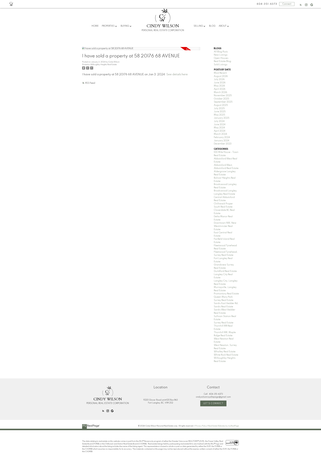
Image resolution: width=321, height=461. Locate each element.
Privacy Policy (201, 426)
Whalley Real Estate (224, 352)
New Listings (220, 55)
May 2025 (219, 115)
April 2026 (219, 89)
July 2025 (219, 108)
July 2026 (219, 79)
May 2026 (219, 86)
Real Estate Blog (222, 61)
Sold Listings (220, 64)
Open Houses (221, 58)
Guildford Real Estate (225, 271)
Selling (198, 26)
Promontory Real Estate (226, 294)
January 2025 (221, 118)
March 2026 (220, 92)
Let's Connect (213, 403)
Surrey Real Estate (223, 323)
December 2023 (222, 144)
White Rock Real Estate (226, 355)
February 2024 (222, 137)
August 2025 (221, 105)
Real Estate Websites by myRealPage (223, 426)
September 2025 (223, 102)
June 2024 (219, 124)
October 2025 (221, 99)
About (222, 26)
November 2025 (223, 95)
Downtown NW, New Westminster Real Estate (225, 226)
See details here (177, 74)
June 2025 (220, 111)
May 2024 (219, 128)
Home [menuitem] (95, 26)
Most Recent (220, 73)
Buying (125, 26)
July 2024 (219, 121)
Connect (286, 4)
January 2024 (221, 141)
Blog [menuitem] (212, 26)
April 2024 (219, 131)
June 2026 (219, 83)
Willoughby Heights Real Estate (103, 64)
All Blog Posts (221, 52)
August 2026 (221, 76)
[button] (300, 5)
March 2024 (220, 134)
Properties (108, 26)
